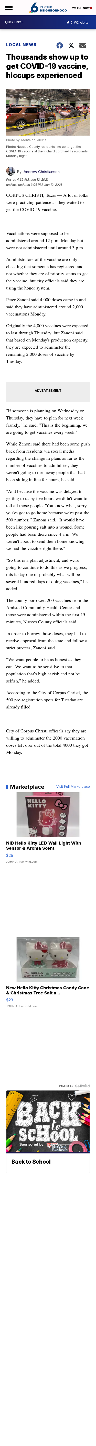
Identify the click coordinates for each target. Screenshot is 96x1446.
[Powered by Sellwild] (82, 1086)
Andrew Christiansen (42, 171)
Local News (21, 44)
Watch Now (81, 7)
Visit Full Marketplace (73, 786)
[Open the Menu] (8, 7)
